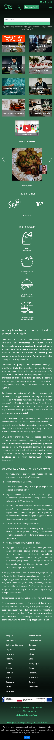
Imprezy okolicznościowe (36, 722)
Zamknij (27, 737)
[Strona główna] (8, 6)
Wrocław (10, 691)
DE (41, 2)
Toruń (32, 682)
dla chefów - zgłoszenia (27, 711)
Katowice (10, 654)
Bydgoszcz (11, 640)
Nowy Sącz (34, 663)
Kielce (31, 654)
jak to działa (16, 707)
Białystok (10, 635)
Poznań (9, 672)
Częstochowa (35, 640)
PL (51, 2)
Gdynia (9, 649)
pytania (26, 707)
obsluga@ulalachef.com (27, 715)
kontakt (39, 707)
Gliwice (32, 649)
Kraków (9, 658)
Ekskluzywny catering (15, 722)
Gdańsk (32, 645)
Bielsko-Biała (35, 635)
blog (32, 707)
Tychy (9, 686)
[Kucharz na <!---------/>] (27, 128)
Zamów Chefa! (31, 7)
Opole (31, 668)
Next (51, 159)
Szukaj (27, 23)
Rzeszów (33, 672)
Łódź (31, 658)
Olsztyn (9, 668)
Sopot (9, 677)
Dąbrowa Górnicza (14, 645)
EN (46, 2)
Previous (3, 159)
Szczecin (10, 682)
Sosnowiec (33, 677)
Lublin (9, 663)
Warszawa (33, 686)
